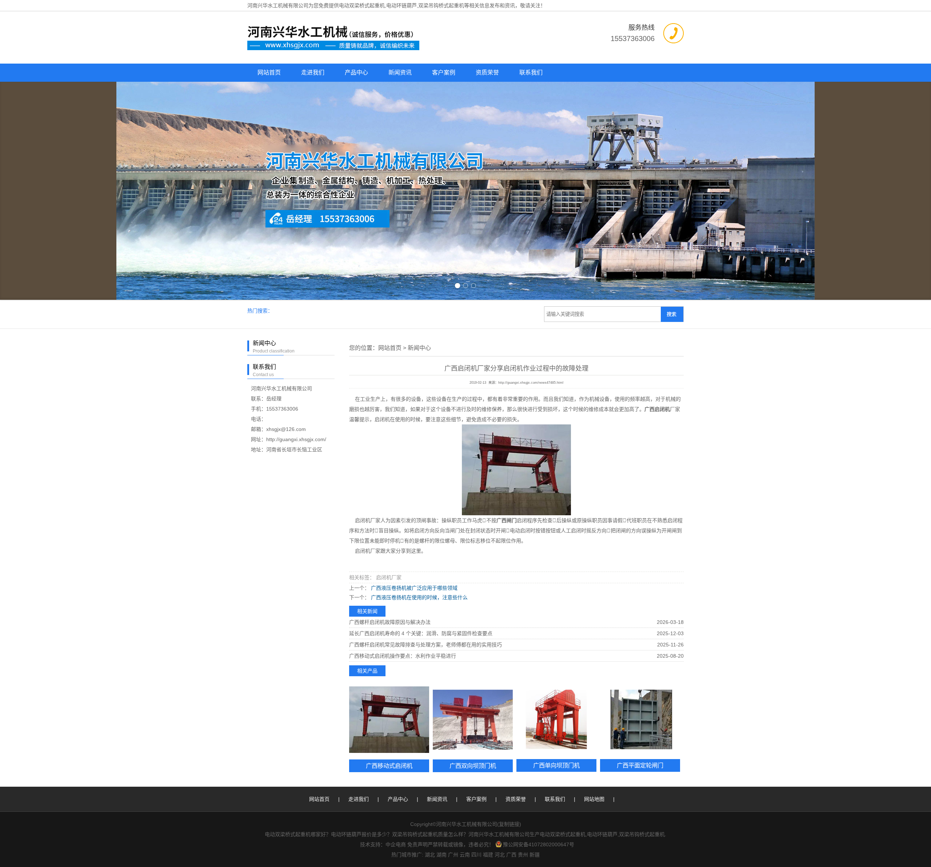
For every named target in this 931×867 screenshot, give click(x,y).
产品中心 (356, 72)
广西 (511, 645)
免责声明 (417, 635)
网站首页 (269, 72)
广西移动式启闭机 (389, 556)
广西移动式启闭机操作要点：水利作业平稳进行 (402, 446)
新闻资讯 (400, 72)
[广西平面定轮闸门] (640, 510)
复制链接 (509, 615)
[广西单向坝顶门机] (556, 510)
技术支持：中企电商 (383, 635)
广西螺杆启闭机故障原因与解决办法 (390, 413)
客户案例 (443, 72)
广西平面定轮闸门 (640, 556)
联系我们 (531, 72)
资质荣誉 (487, 72)
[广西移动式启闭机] (389, 510)
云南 (465, 645)
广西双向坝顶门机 (472, 556)
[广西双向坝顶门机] (473, 510)
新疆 (535, 645)
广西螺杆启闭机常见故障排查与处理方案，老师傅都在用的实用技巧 (425, 435)
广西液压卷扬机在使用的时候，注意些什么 (418, 388)
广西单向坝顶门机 (556, 556)
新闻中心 (419, 139)
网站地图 (594, 590)
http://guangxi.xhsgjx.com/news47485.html (530, 173)
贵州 (523, 645)
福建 (488, 645)
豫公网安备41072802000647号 (538, 635)
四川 (476, 645)
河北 (500, 645)
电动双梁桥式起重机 (362, 5)
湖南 (441, 645)
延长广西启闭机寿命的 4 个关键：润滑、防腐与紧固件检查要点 (420, 424)
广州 (453, 645)
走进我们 (312, 72)
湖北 (430, 645)
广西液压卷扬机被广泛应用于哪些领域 (413, 379)
